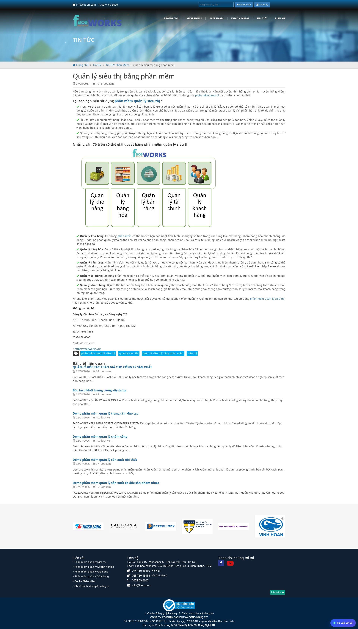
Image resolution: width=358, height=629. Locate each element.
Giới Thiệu (194, 18)
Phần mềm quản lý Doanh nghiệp (94, 566)
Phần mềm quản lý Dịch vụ (90, 561)
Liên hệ (280, 18)
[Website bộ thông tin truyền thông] (179, 605)
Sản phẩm (216, 18)
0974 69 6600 (109, 4)
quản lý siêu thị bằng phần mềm (163, 353)
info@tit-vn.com (85, 4)
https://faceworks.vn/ (88, 349)
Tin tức (262, 18)
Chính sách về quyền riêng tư (91, 586)
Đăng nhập (245, 4)
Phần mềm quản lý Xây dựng (91, 576)
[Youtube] (230, 563)
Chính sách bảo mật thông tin (198, 613)
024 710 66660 (141, 570)
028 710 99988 (141, 575)
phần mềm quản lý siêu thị (137, 101)
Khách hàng (240, 18)
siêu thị (192, 353)
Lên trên (276, 592)
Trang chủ (171, 18)
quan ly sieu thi (129, 353)
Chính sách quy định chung (162, 613)
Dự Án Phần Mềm (84, 581)
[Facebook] (221, 563)
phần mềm (124, 236)
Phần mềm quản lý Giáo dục (91, 571)
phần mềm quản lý (207, 95)
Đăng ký (263, 4)
